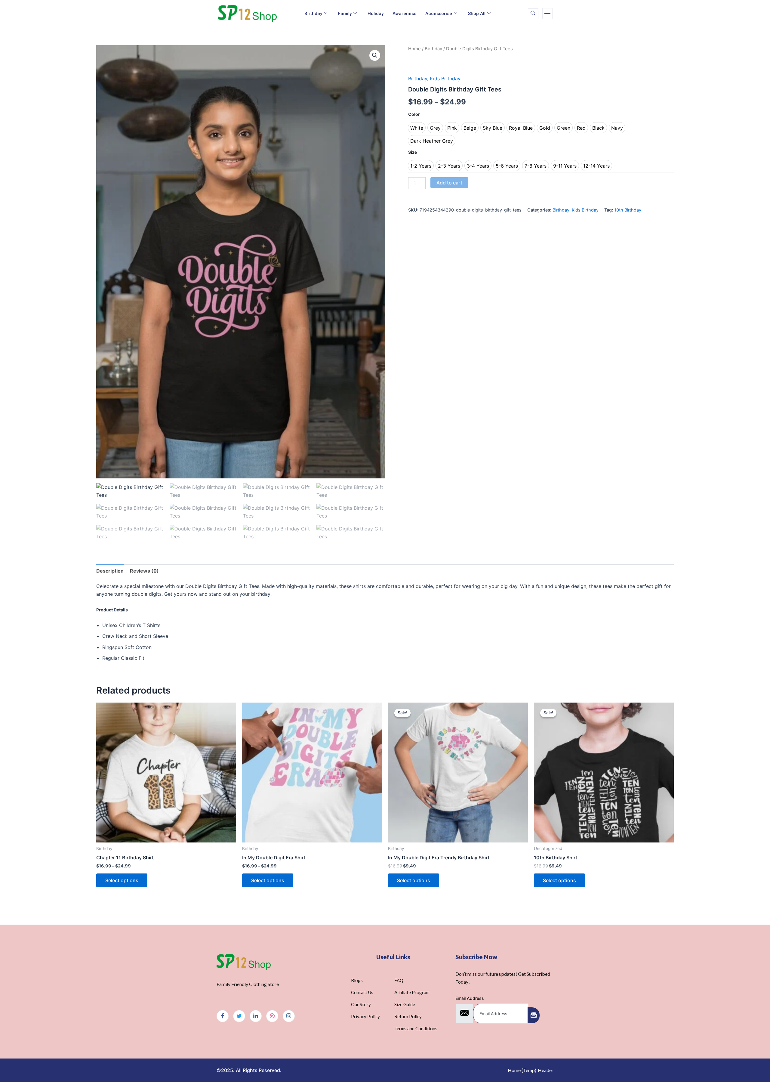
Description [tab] (110, 571)
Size (412, 152)
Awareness (404, 13)
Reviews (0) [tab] (144, 571)
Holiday (375, 13)
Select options (121, 880)
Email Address (469, 998)
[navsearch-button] (533, 13)
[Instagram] (289, 1016)
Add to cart (449, 183)
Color (414, 114)
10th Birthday (627, 209)
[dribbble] (272, 1016)
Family (345, 13)
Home (414, 48)
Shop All (476, 13)
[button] (374, 55)
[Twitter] (239, 1016)
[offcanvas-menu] (547, 13)
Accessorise (438, 13)
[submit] (534, 1015)
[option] (416, 127)
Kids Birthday (445, 79)
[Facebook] (223, 1016)
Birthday (313, 13)
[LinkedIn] (256, 1016)
